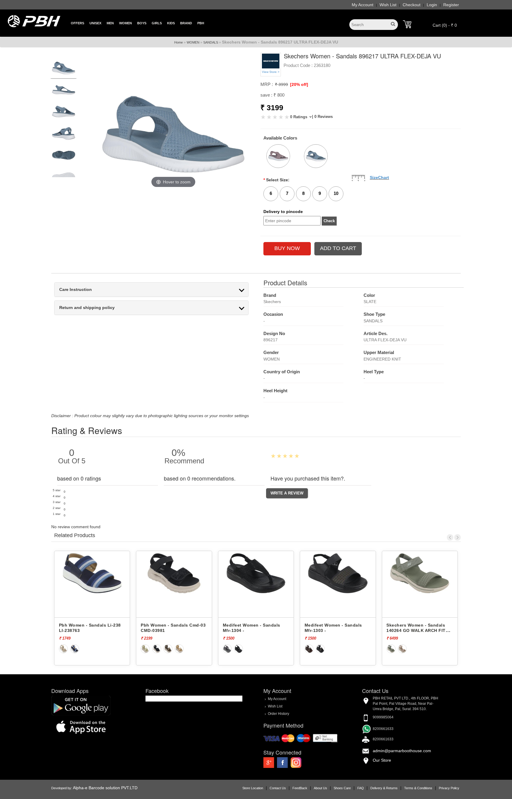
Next (457, 537)
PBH (200, 23)
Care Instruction (75, 289)
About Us (320, 788)
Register (451, 4)
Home (178, 42)
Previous (450, 537)
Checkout (411, 4)
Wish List (388, 4)
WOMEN (193, 42)
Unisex (95, 23)
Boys (141, 23)
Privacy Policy (449, 788)
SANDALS (210, 42)
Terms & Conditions (418, 788)
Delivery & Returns (384, 788)
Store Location (252, 788)
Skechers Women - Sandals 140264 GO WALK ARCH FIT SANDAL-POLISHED (334, 630)
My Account (362, 4)
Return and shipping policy (87, 307)
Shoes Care (342, 788)
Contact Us (278, 788)
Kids (171, 23)
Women (125, 23)
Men (110, 23)
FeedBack (299, 788)
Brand (186, 23)
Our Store (382, 760)
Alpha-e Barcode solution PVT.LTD (105, 787)
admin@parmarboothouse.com (402, 750)
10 (336, 193)
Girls (157, 23)
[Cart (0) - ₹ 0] (407, 24)
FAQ (360, 788)
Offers (77, 23)
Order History (278, 713)
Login (432, 4)
